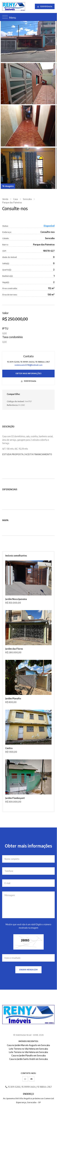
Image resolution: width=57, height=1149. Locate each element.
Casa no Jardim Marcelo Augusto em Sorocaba (28, 1045)
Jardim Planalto (13, 698)
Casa (15, 199)
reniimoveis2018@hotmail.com (28, 365)
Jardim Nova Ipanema (16, 599)
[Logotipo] (4, 6)
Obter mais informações (28, 373)
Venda (5, 199)
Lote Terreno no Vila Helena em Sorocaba (28, 1048)
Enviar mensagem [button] (28, 970)
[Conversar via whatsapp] (25, 1079)
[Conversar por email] (31, 1079)
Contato (28, 356)
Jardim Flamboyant (15, 798)
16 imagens (8, 186)
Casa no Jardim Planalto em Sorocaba (28, 1055)
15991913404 (46, 6)
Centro (9, 748)
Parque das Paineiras (12, 202)
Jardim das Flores (14, 648)
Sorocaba (27, 199)
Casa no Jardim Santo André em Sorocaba (28, 1059)
